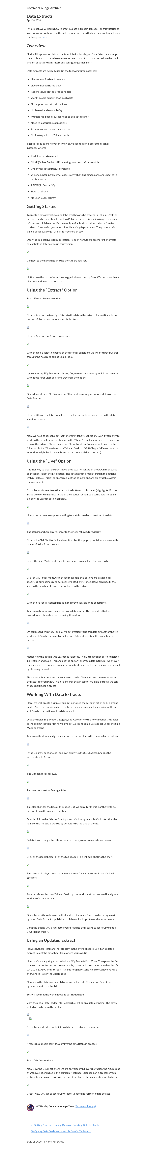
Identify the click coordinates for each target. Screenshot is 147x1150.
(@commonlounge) (85, 1106)
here (44, 37)
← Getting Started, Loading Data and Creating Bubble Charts (65, 1125)
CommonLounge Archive (44, 8)
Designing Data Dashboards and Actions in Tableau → (61, 1131)
